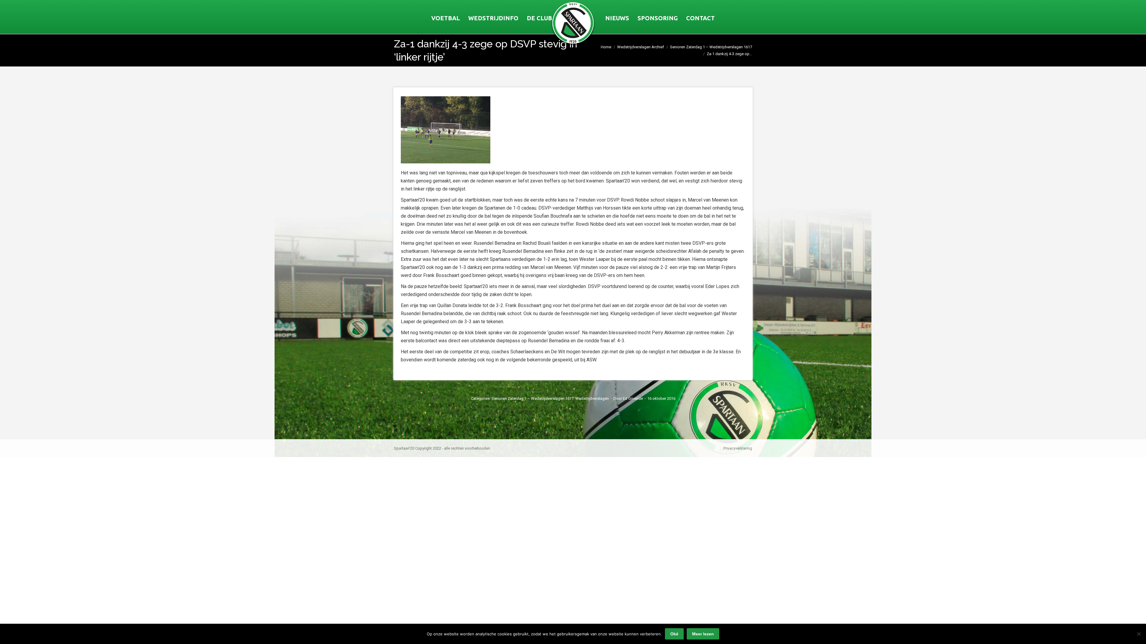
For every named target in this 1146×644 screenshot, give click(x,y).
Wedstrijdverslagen (592, 398)
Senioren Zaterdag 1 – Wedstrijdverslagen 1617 (533, 398)
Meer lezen (703, 633)
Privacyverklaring (737, 448)
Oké (674, 633)
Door (628, 398)
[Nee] (1139, 634)
